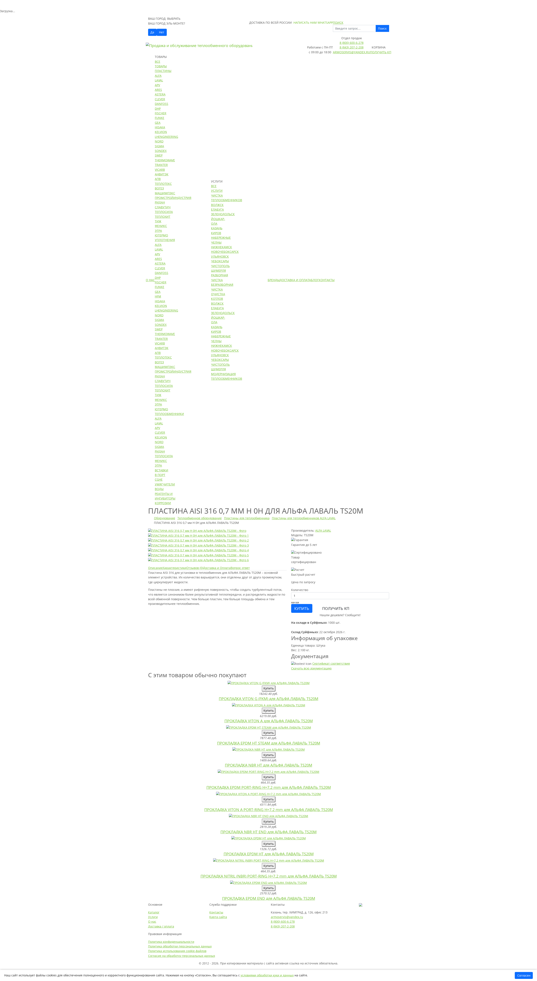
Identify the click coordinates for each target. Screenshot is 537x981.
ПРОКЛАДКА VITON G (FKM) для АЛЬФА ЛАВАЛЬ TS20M (268, 698)
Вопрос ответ (240, 568)
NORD (159, 141)
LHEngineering (166, 137)
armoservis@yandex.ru (351, 52)
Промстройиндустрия (173, 198)
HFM (158, 296)
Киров (216, 233)
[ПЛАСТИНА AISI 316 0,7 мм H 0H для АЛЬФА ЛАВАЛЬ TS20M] (197, 530)
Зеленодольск (223, 214)
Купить (268, 688)
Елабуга (217, 209)
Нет (161, 32)
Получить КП (380, 52)
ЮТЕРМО (161, 235)
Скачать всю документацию (311, 668)
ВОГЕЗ (159, 188)
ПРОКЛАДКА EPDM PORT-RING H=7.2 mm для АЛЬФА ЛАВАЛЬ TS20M (268, 787)
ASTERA (160, 94)
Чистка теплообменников (226, 197)
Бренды (274, 280)
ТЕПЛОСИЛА (164, 212)
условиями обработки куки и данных (267, 975)
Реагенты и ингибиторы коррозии (165, 498)
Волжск (217, 205)
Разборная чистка (219, 277)
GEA (157, 123)
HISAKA (160, 127)
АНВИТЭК (161, 174)
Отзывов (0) (194, 568)
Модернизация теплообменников (226, 376)
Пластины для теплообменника (247, 518)
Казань (216, 228)
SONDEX (161, 151)
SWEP (159, 155)
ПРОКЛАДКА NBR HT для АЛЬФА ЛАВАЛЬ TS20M (268, 765)
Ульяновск (220, 256)
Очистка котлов (218, 296)
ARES (158, 90)
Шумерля (218, 271)
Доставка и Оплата (295, 280)
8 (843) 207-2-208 (352, 47)
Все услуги (217, 188)
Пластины (163, 71)
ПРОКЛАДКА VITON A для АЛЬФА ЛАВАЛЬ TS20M (268, 720)
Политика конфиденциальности (171, 942)
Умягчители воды (165, 486)
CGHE (159, 479)
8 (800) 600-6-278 (352, 43)
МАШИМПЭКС (165, 193)
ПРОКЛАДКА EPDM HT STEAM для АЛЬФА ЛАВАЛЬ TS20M (268, 743)
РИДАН (160, 202)
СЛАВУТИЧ (163, 207)
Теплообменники (169, 414)
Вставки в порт (161, 472)
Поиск (382, 28)
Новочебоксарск (225, 252)
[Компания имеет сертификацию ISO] (360, 905)
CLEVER (160, 99)
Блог (315, 280)
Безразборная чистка (222, 287)
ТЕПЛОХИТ (162, 217)
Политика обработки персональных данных (180, 946)
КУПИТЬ (301, 608)
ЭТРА (158, 231)
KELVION (161, 132)
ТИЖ (158, 221)
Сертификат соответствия (331, 663)
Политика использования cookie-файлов (177, 951)
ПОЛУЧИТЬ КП (335, 608)
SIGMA (159, 146)
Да (152, 32)
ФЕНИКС (161, 226)
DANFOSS (161, 104)
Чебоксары (220, 261)
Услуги (153, 917)
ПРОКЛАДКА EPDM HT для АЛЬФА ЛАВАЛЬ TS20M (269, 853)
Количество (299, 590)
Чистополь (220, 266)
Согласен (523, 975)
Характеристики (174, 568)
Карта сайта (218, 917)
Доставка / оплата (161, 926)
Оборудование (164, 518)
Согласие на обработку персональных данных (181, 956)
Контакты (327, 280)
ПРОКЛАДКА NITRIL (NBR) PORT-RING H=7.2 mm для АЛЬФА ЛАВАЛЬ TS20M (269, 876)
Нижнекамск (221, 247)
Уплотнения (165, 240)
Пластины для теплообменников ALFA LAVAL (304, 518)
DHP (158, 109)
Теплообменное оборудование (199, 518)
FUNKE (159, 118)
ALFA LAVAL (323, 530)
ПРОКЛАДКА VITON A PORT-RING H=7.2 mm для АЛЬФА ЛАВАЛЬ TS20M (268, 809)
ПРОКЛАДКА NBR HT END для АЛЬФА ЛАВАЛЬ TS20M (268, 831)
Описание (155, 568)
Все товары (161, 64)
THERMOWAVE (165, 160)
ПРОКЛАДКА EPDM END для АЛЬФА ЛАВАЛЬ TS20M (268, 898)
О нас (150, 280)
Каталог (153, 912)
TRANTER (161, 165)
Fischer (160, 113)
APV (157, 85)
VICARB (160, 170)
